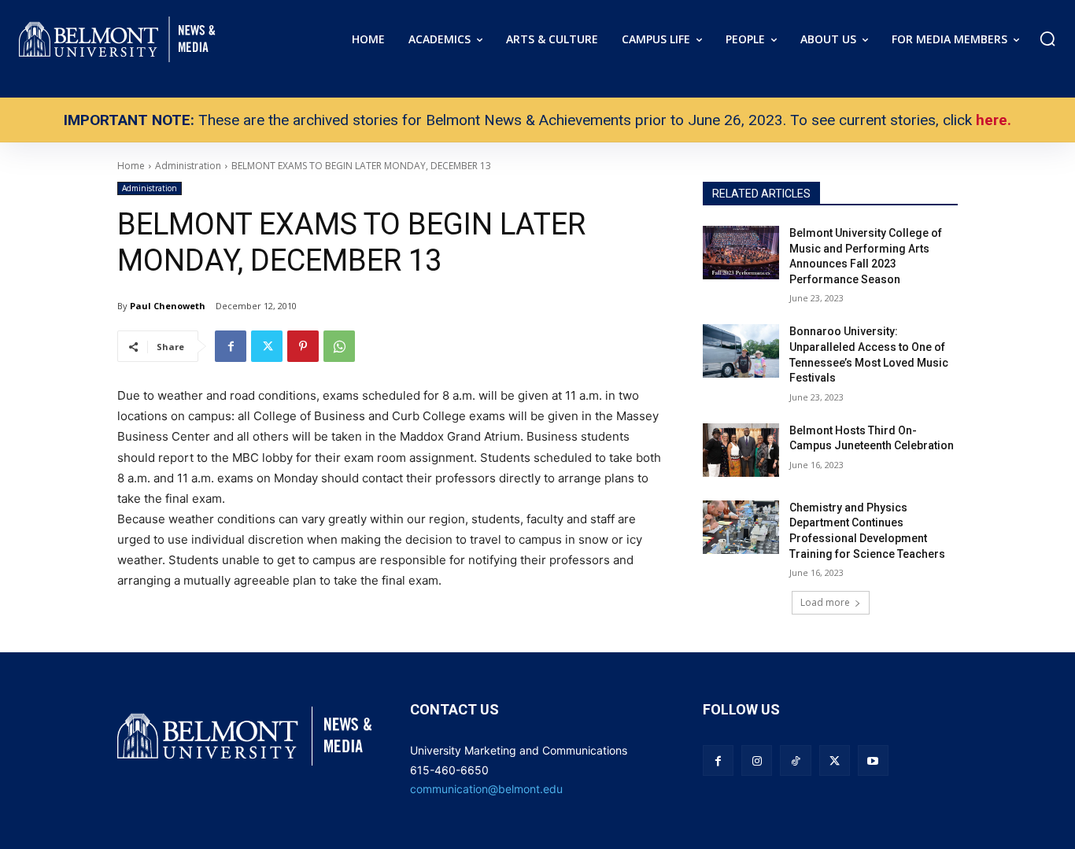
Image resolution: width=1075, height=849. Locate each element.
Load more (825, 602)
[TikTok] (795, 760)
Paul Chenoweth (167, 306)
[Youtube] (873, 760)
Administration (149, 188)
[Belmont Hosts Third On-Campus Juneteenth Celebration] (741, 450)
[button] (1047, 38)
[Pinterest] (303, 346)
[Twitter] (267, 346)
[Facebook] (230, 346)
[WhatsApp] (339, 346)
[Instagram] (756, 760)
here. (993, 120)
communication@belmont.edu (486, 788)
